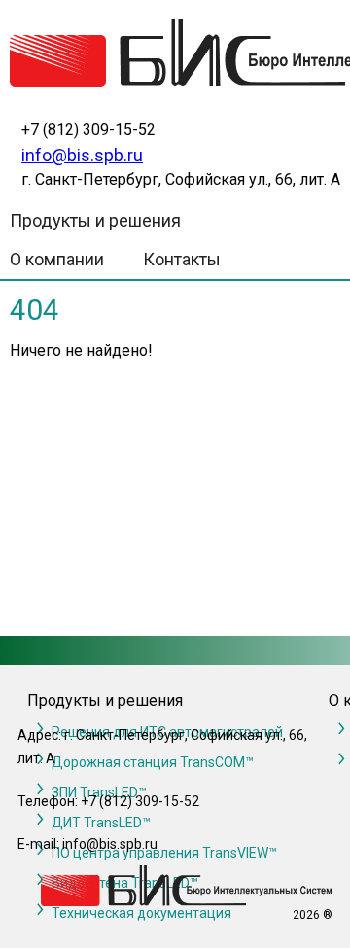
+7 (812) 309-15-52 (88, 130)
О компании (57, 259)
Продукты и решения (95, 220)
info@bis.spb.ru (82, 155)
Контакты (182, 259)
